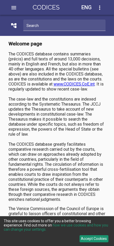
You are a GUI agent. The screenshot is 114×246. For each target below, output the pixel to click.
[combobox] (89, 7)
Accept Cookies (94, 238)
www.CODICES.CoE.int (74, 84)
